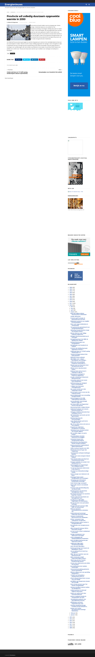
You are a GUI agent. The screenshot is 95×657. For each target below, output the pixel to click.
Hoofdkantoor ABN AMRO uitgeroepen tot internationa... (79, 500)
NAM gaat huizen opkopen (78, 357)
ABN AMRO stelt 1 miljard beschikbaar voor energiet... (79, 359)
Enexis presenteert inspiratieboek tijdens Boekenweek (80, 445)
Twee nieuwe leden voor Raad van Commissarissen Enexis (80, 459)
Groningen (12, 12)
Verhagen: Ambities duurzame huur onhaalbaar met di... (80, 412)
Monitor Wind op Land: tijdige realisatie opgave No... (78, 333)
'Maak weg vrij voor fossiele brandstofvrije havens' (78, 560)
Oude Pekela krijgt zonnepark (79, 483)
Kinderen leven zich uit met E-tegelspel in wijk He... (79, 371)
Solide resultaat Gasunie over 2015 (80, 448)
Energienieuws (13, 4)
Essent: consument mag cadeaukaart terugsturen (78, 519)
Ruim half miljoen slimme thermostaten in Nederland (78, 314)
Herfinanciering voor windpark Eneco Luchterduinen (79, 383)
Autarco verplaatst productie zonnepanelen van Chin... (78, 597)
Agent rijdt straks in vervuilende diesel (79, 485)
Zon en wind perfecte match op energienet (79, 551)
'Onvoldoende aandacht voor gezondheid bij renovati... (78, 600)
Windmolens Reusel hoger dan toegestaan (79, 450)
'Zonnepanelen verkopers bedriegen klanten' (80, 453)
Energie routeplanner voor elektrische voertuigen (78, 535)
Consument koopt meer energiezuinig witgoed (77, 439)
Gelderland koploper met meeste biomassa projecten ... (79, 409)
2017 (71, 303)
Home (8, 12)
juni (72, 306)
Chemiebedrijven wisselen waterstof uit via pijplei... (78, 436)
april (72, 310)
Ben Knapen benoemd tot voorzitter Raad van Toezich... (80, 494)
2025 (71, 289)
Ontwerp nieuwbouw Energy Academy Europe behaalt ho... (79, 606)
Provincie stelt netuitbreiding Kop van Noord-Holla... (80, 488)
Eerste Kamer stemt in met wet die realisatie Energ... (80, 392)
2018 (71, 301)
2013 (71, 620)
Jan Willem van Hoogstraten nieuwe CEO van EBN (80, 581)
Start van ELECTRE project (77, 546)
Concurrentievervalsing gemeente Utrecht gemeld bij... (80, 569)
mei (72, 308)
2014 (71, 619)
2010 (71, 626)
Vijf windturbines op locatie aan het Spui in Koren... (80, 415)
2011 (71, 624)
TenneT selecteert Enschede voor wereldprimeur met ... (80, 497)
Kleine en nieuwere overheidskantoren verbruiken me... (79, 510)
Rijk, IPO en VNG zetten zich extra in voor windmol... (80, 424)
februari (73, 613)
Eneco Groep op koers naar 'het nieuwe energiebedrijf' (79, 584)
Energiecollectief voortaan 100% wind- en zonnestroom (79, 506)
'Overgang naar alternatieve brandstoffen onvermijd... (78, 480)
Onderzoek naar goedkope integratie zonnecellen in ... (78, 362)
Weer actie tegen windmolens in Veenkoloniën (79, 324)
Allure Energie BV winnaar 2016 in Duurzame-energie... (79, 529)
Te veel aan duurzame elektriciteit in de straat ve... (80, 468)
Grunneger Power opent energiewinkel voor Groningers (79, 477)
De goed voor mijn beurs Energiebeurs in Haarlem (78, 427)
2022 (71, 294)
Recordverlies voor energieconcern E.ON (80, 525)
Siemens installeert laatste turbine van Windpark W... (80, 588)
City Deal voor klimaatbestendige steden (80, 471)
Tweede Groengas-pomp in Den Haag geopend (79, 355)
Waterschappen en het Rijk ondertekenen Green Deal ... (79, 398)
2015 (71, 617)
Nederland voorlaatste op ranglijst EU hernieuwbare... (80, 321)
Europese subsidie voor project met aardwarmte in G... (80, 462)
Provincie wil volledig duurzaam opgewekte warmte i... (79, 348)
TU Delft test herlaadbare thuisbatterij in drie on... (78, 575)
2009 (71, 627)
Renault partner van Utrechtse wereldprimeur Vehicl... (79, 491)
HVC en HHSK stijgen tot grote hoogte (79, 433)
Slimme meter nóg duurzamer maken (79, 368)
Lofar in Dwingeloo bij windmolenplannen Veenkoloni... (80, 538)
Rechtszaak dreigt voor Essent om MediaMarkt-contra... (80, 548)
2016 (71, 305)
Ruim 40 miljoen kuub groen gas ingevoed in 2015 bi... (79, 541)
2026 (71, 287)
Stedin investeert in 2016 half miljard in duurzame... (78, 590)
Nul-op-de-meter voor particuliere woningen (80, 503)
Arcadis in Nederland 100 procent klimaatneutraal (79, 377)
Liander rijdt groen (76, 316)
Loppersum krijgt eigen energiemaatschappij (77, 544)
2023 (71, 292)
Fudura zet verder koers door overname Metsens (78, 594)
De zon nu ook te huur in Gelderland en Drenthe (80, 531)
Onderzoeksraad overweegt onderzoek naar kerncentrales (79, 513)
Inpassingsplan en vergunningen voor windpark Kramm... (79, 465)
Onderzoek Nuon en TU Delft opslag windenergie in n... (80, 352)
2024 (71, 291)
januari (73, 615)
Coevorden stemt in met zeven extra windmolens (79, 380)
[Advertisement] (79, 124)
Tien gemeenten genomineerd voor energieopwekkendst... (80, 327)
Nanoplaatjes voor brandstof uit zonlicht (79, 345)
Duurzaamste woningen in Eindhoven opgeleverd (78, 374)
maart (72, 311)
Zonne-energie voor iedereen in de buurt (80, 474)
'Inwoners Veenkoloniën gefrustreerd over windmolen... (79, 516)
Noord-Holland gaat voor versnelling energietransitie (80, 395)
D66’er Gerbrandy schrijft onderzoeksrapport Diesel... (78, 557)
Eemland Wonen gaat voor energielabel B (78, 342)
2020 (71, 298)
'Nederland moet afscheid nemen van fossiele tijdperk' (80, 430)
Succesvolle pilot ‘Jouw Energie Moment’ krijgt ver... (79, 401)
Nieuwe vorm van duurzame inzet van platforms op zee (80, 365)
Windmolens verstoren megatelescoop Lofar (77, 603)
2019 (71, 299)
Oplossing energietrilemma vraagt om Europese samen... (80, 330)
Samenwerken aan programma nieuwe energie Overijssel (79, 442)
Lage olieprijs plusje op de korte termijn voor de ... (79, 421)
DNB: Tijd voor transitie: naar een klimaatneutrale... (79, 554)
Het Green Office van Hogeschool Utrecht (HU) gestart (79, 404)
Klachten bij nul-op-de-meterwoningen (77, 418)
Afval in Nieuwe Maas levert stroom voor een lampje (80, 578)
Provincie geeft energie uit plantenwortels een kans (78, 318)
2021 (71, 296)
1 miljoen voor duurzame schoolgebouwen (77, 386)
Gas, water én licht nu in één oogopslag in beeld (78, 389)
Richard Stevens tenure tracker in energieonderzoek (80, 523)
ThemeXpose (12, 655)
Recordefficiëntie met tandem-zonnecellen (79, 566)
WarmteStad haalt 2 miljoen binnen (80, 407)
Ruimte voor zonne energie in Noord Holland (80, 456)
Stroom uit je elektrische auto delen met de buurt (80, 563)
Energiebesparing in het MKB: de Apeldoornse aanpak (79, 339)
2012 (71, 622)
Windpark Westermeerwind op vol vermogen (80, 336)
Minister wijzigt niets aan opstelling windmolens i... (80, 572)
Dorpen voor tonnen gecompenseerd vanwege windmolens (78, 610)
